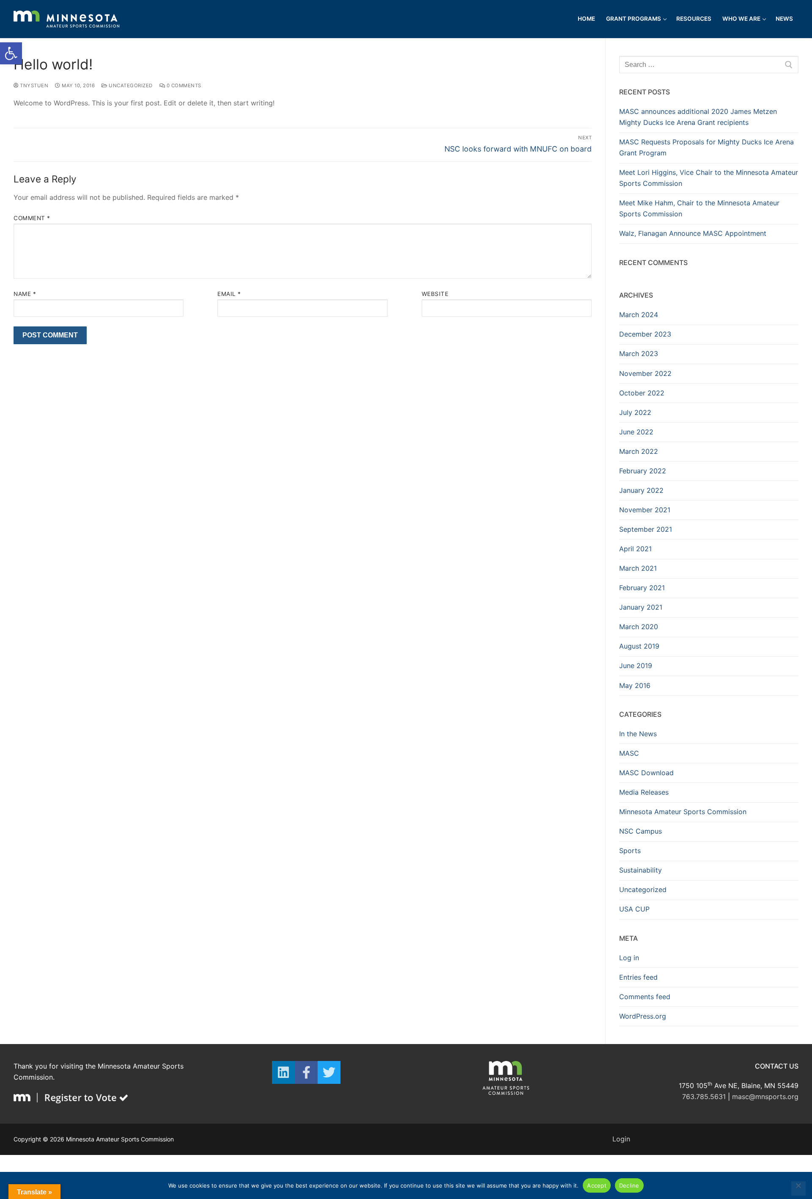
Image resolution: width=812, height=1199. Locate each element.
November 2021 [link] (644, 510)
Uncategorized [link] (130, 85)
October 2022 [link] (641, 393)
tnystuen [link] (33, 85)
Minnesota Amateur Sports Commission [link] (682, 811)
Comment (32, 218)
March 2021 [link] (638, 568)
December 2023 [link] (645, 334)
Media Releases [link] (644, 792)
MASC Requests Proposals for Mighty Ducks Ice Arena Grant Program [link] (706, 147)
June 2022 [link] (636, 432)
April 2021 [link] (635, 548)
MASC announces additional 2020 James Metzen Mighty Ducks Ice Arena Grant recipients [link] (698, 117)
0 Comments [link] (183, 85)
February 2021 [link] (642, 587)
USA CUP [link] (634, 909)
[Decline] (798, 1188)
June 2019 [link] (635, 665)
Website (435, 293)
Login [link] (621, 1139)
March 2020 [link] (638, 626)
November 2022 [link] (645, 373)
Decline (629, 1185)
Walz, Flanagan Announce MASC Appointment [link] (692, 233)
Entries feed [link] (638, 977)
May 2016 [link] (634, 685)
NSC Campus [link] (640, 831)
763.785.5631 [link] (704, 1096)
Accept (596, 1185)
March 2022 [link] (638, 451)
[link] (11, 53)
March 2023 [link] (638, 353)
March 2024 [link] (638, 314)
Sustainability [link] (640, 870)
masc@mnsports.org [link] (765, 1096)
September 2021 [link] (645, 529)
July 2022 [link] (635, 412)
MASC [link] (629, 753)
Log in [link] (629, 957)
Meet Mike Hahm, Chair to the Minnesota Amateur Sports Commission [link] (699, 208)
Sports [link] (630, 850)
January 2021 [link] (640, 607)
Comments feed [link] (644, 996)
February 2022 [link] (642, 471)
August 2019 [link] (639, 646)
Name (25, 293)
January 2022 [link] (641, 490)
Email (229, 293)
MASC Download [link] (646, 772)
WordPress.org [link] (642, 1016)
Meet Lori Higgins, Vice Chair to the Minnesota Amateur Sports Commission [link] (708, 178)
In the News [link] (638, 733)
